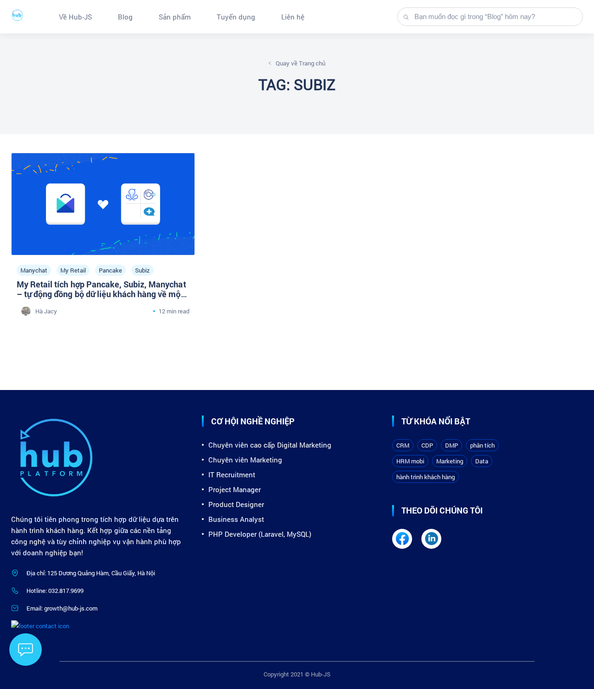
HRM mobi (410, 461)
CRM (402, 445)
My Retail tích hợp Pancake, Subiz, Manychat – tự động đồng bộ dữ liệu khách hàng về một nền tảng (101, 294)
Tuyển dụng (236, 16)
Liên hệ (292, 16)
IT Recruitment (231, 474)
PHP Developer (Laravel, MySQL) (259, 534)
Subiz (142, 270)
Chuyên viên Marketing (245, 459)
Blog (125, 16)
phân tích (482, 445)
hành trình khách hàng (425, 477)
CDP (427, 445)
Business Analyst (236, 519)
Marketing (449, 461)
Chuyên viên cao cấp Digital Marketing (269, 444)
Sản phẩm (175, 16)
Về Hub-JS (75, 16)
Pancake (110, 270)
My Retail (73, 270)
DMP (451, 445)
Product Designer (236, 504)
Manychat (33, 270)
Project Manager (234, 489)
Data (481, 461)
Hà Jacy (46, 311)
